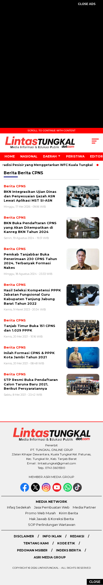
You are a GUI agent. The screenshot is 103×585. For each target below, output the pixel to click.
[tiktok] (78, 490)
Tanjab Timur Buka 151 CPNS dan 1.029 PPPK (29, 328)
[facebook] (25, 490)
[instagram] (47, 490)
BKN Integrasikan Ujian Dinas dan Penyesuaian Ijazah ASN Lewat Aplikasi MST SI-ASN (30, 196)
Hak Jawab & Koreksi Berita (51, 519)
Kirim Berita (68, 513)
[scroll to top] (96, 555)
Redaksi (77, 536)
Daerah (50, 156)
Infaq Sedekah (19, 507)
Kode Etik (66, 543)
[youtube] (57, 490)
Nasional (29, 156)
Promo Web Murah (40, 513)
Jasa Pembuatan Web (52, 507)
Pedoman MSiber (32, 550)
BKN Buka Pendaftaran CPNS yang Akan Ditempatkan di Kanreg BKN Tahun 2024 (30, 227)
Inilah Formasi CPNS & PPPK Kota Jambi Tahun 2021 (29, 355)
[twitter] (36, 490)
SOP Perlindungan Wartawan (51, 525)
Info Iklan (52, 536)
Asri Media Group (50, 557)
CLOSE (94, 582)
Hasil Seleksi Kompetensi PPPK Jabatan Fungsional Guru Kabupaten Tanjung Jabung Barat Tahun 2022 (32, 296)
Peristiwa (75, 156)
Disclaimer (24, 536)
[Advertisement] (51, 65)
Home (9, 156)
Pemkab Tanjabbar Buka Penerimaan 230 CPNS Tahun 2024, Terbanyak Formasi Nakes (30, 261)
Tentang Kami (36, 543)
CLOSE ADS (87, 4)
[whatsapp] (67, 490)
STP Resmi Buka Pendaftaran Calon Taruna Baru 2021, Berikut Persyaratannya (31, 384)
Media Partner (84, 507)
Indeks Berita (68, 550)
